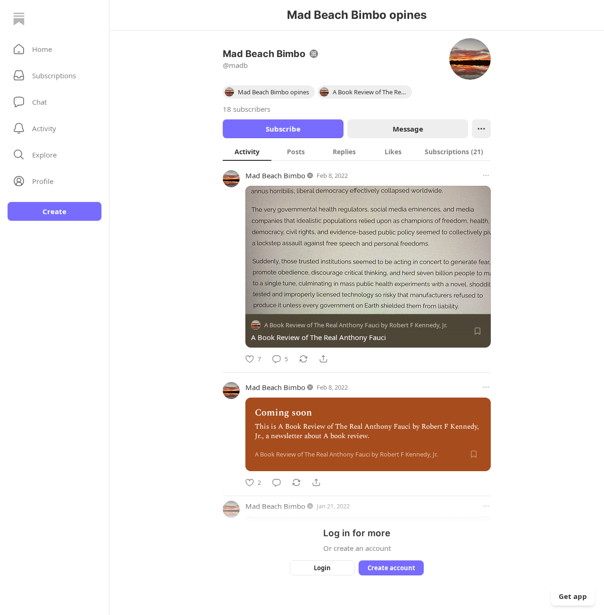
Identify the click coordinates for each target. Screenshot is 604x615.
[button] (54, 49)
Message (408, 128)
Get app (573, 596)
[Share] (323, 358)
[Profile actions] (481, 128)
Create (54, 211)
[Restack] (303, 358)
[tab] (247, 151)
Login (322, 568)
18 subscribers (246, 109)
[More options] (486, 175)
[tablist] (357, 151)
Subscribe (283, 128)
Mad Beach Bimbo (275, 175)
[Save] (477, 331)
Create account (391, 568)
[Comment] (276, 482)
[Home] (19, 19)
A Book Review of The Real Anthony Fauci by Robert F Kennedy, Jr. (355, 325)
